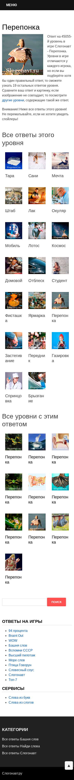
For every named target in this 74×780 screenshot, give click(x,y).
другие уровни (13, 100)
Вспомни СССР (21, 650)
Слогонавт (17, 675)
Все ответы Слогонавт (19, 753)
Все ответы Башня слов (20, 739)
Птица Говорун (20, 665)
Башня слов (18, 645)
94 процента (18, 630)
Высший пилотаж (22, 655)
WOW (13, 640)
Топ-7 (13, 680)
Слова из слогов (21, 702)
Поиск (56, 602)
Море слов (17, 660)
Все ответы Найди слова (21, 746)
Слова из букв (19, 697)
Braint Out (16, 635)
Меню (11, 5)
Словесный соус (21, 670)
